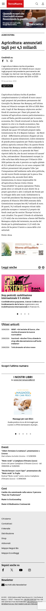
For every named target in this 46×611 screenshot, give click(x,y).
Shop (3, 538)
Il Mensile (5, 528)
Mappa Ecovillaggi (10, 553)
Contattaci (6, 523)
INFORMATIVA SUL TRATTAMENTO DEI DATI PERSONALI (20, 604)
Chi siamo (6, 518)
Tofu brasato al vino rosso (18, 347)
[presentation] (39, 267)
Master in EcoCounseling (11, 499)
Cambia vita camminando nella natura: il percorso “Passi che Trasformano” (21, 493)
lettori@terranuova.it (34, 602)
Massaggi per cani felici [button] (23, 419)
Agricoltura (7, 35)
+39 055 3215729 (29, 599)
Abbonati (5, 543)
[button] (3, 3)
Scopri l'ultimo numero (14, 366)
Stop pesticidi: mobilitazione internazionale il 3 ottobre (16, 296)
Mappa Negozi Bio (10, 548)
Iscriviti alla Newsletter (16, 584)
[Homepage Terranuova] (15, 3)
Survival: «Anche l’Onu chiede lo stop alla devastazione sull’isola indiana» (21, 341)
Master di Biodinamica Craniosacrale (15, 504)
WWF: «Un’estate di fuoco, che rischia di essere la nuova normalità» (20, 332)
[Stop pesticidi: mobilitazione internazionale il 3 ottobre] (22, 283)
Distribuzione (7, 533)
